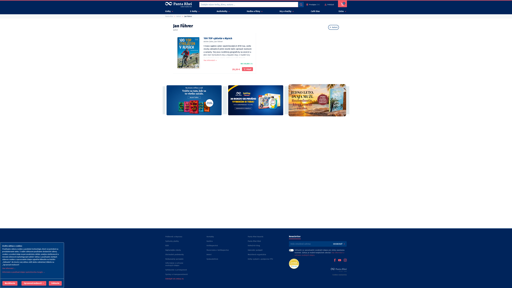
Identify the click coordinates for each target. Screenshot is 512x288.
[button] (9, 283)
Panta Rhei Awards (255, 236)
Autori (334, 27)
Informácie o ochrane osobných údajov (174, 264)
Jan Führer (218, 41)
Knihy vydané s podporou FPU (260, 259)
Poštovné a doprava (173, 236)
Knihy (168, 11)
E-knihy (194, 11)
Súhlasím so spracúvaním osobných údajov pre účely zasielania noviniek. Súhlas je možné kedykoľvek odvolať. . (319, 252)
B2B (167, 245)
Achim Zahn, (209, 41)
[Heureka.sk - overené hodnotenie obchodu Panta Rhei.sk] (294, 263)
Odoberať (338, 244)
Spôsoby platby (172, 241)
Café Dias (315, 11)
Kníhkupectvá (212, 245)
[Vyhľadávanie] (301, 4)
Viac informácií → (9, 268)
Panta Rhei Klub (254, 241)
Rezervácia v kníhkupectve (218, 250)
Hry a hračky (286, 11)
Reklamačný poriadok (174, 259)
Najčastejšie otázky (173, 250)
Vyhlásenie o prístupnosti (176, 270)
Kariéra (210, 241)
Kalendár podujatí (255, 250)
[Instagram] (345, 260)
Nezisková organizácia (257, 254)
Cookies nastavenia (339, 275)
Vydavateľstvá (212, 259)
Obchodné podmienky (174, 254)
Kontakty (210, 236)
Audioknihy (222, 11)
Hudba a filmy (254, 11)
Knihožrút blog (254, 245)
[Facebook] (334, 260)
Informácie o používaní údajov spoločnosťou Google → (23, 272)
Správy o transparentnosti (176, 274)
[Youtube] (339, 260)
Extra (341, 11)
